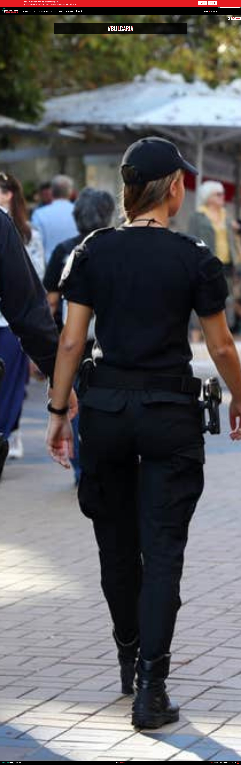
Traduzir (237, 18)
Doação (206, 11)
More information (71, 4)
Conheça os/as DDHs (29, 11)
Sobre (61, 11)
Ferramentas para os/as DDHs (47, 11)
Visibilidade (69, 11)
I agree (203, 3)
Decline (212, 3)
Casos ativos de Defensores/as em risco (223, 763)
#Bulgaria (122, 762)
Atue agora (214, 11)
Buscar (78, 11)
